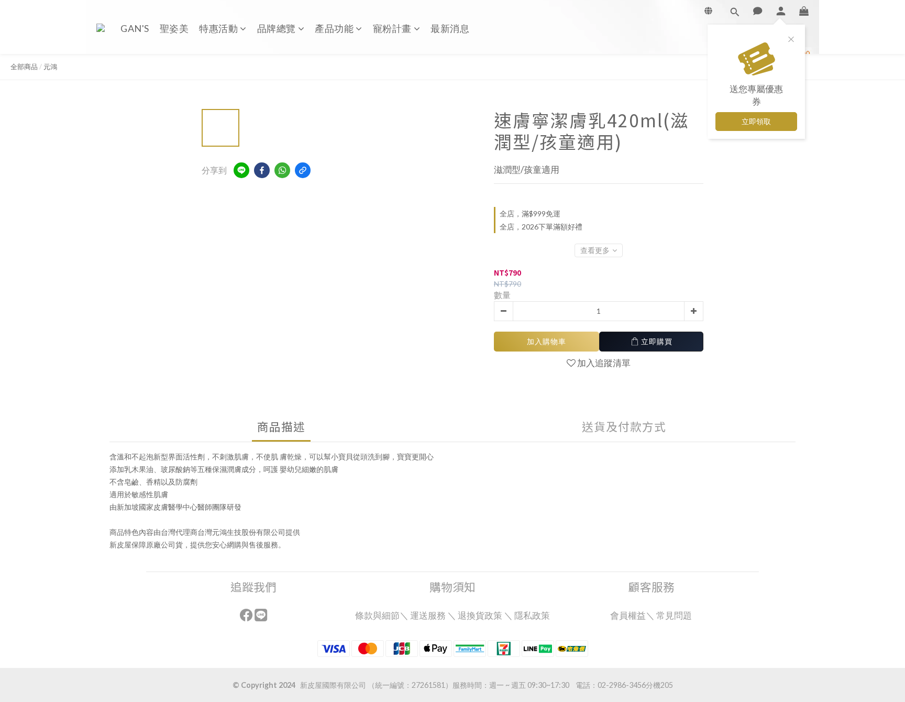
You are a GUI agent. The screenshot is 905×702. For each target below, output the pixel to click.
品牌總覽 (276, 28)
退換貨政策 (480, 615)
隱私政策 (532, 615)
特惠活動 (218, 28)
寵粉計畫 (392, 28)
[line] (241, 170)
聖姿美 (174, 28)
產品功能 (334, 28)
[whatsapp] (282, 170)
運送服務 (428, 615)
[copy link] (303, 170)
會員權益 (628, 615)
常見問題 (674, 615)
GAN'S (134, 28)
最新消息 (450, 28)
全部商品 (24, 66)
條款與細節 (377, 615)
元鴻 (50, 66)
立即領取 (756, 121)
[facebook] (262, 170)
